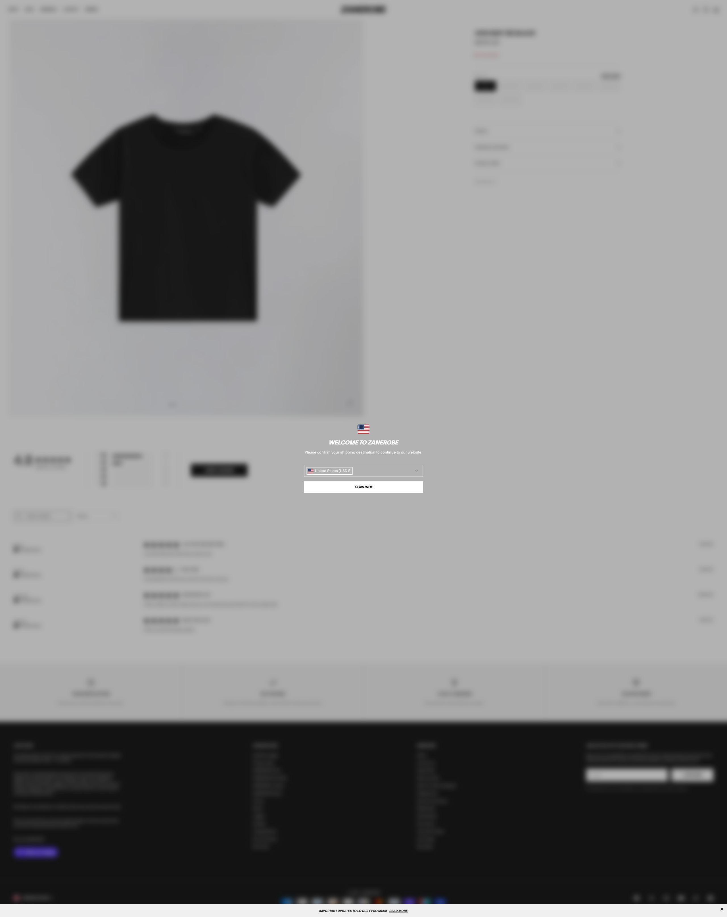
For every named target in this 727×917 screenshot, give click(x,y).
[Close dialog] (722, 909)
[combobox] (330, 471)
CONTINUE (363, 487)
